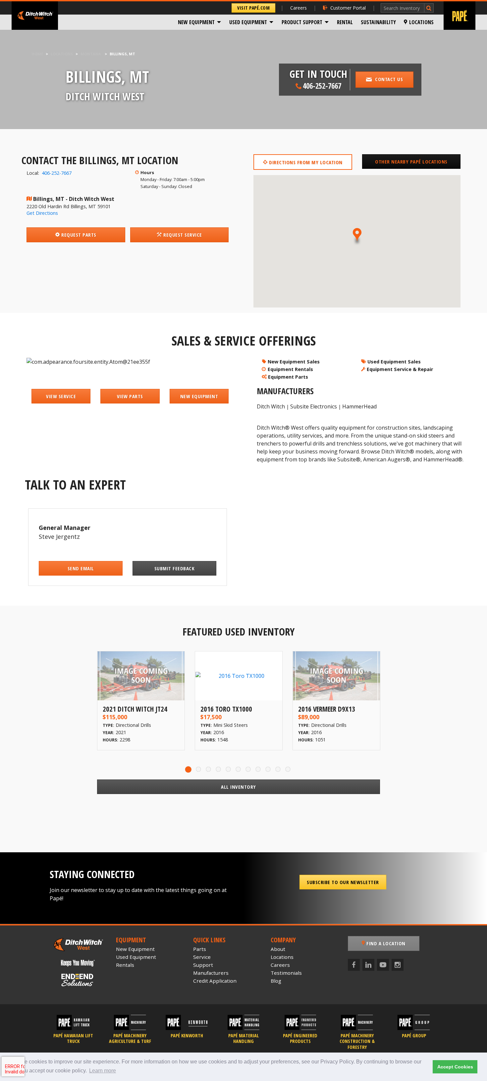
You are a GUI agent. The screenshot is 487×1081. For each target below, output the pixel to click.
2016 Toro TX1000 (226, 709)
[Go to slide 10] (278, 769)
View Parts (130, 396)
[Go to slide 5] (228, 769)
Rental (345, 22)
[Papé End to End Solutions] (78, 980)
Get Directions (42, 213)
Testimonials (286, 972)
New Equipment (196, 22)
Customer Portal (348, 8)
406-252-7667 (57, 173)
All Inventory (238, 786)
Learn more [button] (102, 1070)
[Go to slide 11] (288, 769)
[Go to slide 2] (198, 769)
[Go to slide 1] (189, 769)
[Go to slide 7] (248, 769)
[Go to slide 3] (208, 769)
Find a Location (385, 943)
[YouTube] (383, 965)
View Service (61, 396)
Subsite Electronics (313, 406)
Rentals (125, 965)
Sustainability (378, 22)
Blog (276, 980)
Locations (421, 22)
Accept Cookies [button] (455, 1066)
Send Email (81, 568)
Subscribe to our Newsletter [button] (343, 882)
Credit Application (215, 980)
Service (202, 957)
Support (203, 965)
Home (37, 53)
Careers (298, 8)
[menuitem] (199, 22)
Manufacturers (211, 972)
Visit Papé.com (253, 8)
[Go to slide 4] (218, 769)
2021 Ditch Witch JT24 (135, 709)
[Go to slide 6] (238, 769)
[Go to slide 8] (258, 769)
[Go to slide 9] (268, 769)
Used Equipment (248, 22)
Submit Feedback (174, 568)
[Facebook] (354, 965)
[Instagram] (398, 965)
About (278, 949)
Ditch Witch (271, 406)
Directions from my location (305, 162)
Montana (91, 53)
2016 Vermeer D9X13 (326, 709)
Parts (199, 949)
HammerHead (359, 406)
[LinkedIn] (368, 965)
